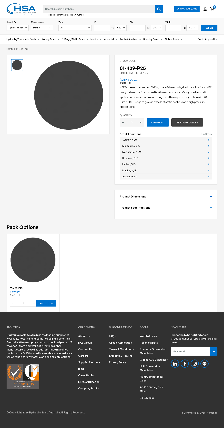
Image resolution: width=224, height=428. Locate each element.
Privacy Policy (117, 362)
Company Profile (88, 388)
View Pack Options (187, 122)
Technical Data (149, 342)
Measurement (38, 22)
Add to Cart (157, 122)
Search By (11, 22)
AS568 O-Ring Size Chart (151, 389)
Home (10, 49)
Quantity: (126, 115)
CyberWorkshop (208, 412)
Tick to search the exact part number (66, 15)
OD (131, 22)
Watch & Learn (149, 336)
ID (95, 22)
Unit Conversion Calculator (150, 368)
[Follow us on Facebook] (185, 364)
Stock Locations (130, 134)
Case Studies (86, 375)
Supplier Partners (89, 362)
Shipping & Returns (120, 355)
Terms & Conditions (121, 349)
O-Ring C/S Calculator (154, 359)
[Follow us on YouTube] (204, 364)
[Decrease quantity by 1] (123, 122)
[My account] (205, 9)
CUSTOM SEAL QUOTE (187, 9)
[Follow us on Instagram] (195, 364)
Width (168, 22)
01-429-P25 (16, 288)
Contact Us (85, 349)
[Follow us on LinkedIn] (175, 364)
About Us (84, 336)
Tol (112, 28)
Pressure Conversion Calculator (153, 351)
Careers (83, 355)
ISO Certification (89, 382)
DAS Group (85, 342)
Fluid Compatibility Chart (151, 378)
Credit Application (207, 39)
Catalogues (147, 397)
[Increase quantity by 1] (140, 122)
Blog (81, 368)
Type (60, 22)
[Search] (159, 9)
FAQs (112, 336)
